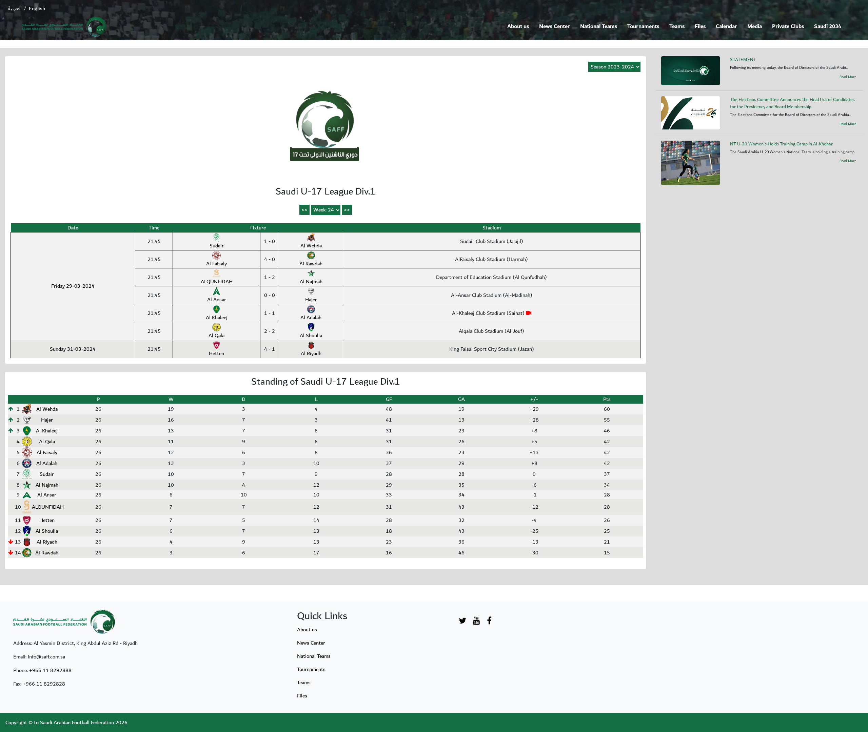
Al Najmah (311, 281)
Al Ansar (216, 299)
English (37, 8)
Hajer (311, 299)
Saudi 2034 (827, 27)
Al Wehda (311, 245)
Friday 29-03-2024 (73, 286)
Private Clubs (788, 27)
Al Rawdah (310, 263)
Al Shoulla (311, 335)
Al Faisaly (216, 263)
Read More (848, 77)
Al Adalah (310, 317)
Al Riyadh (311, 353)
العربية (14, 8)
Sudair (217, 245)
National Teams (598, 27)
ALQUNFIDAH (217, 281)
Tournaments (643, 27)
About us (518, 27)
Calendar (726, 27)
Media (754, 27)
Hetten (216, 353)
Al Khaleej (217, 317)
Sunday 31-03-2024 (73, 349)
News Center (554, 27)
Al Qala (216, 335)
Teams (677, 27)
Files (700, 27)
